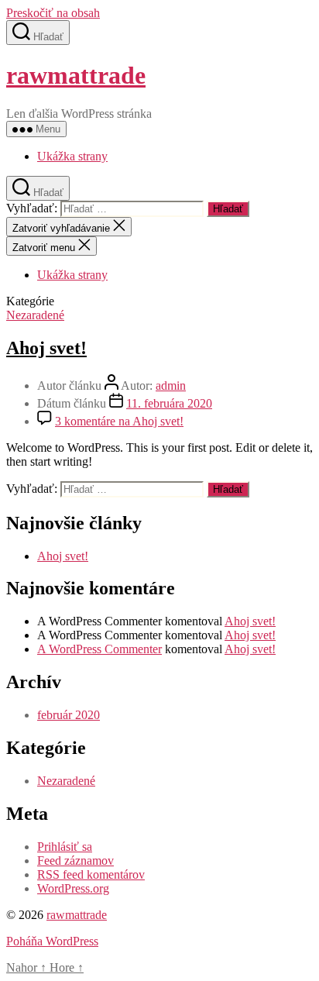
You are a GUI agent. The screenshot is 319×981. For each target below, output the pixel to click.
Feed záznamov (75, 860)
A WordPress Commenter (99, 649)
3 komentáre (119, 421)
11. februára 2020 (169, 403)
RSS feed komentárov (91, 874)
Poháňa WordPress (52, 941)
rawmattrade (76, 75)
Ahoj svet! (46, 348)
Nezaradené (35, 315)
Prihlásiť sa (64, 846)
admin (171, 385)
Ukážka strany (72, 156)
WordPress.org (73, 888)
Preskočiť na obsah (53, 12)
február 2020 (68, 714)
